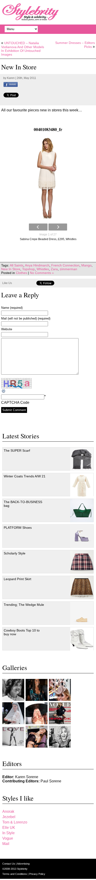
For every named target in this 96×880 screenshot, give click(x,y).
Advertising (23, 863)
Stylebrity (22, 868)
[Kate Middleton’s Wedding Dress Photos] (13, 713)
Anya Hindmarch (37, 265)
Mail (5, 844)
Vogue (7, 838)
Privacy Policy (37, 874)
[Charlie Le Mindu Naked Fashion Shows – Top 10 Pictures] (37, 713)
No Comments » (42, 273)
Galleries (14, 667)
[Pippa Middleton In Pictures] (37, 690)
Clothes (21, 273)
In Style (8, 833)
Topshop (28, 269)
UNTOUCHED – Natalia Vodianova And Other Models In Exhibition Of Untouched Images (22, 48)
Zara (54, 269)
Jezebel (8, 817)
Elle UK (8, 828)
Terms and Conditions (15, 874)
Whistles (43, 269)
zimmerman (68, 269)
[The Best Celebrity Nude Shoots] (13, 737)
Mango (86, 265)
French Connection (65, 265)
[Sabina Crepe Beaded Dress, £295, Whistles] (48, 178)
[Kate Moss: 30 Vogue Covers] (60, 713)
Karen (11, 78)
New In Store (10, 269)
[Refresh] (3, 391)
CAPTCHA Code (15, 403)
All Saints (16, 265)
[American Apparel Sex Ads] (37, 737)
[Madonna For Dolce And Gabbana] (60, 737)
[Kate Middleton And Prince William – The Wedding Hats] (60, 690)
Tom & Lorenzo (14, 822)
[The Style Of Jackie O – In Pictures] (13, 690)
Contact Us (9, 863)
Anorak (8, 811)
